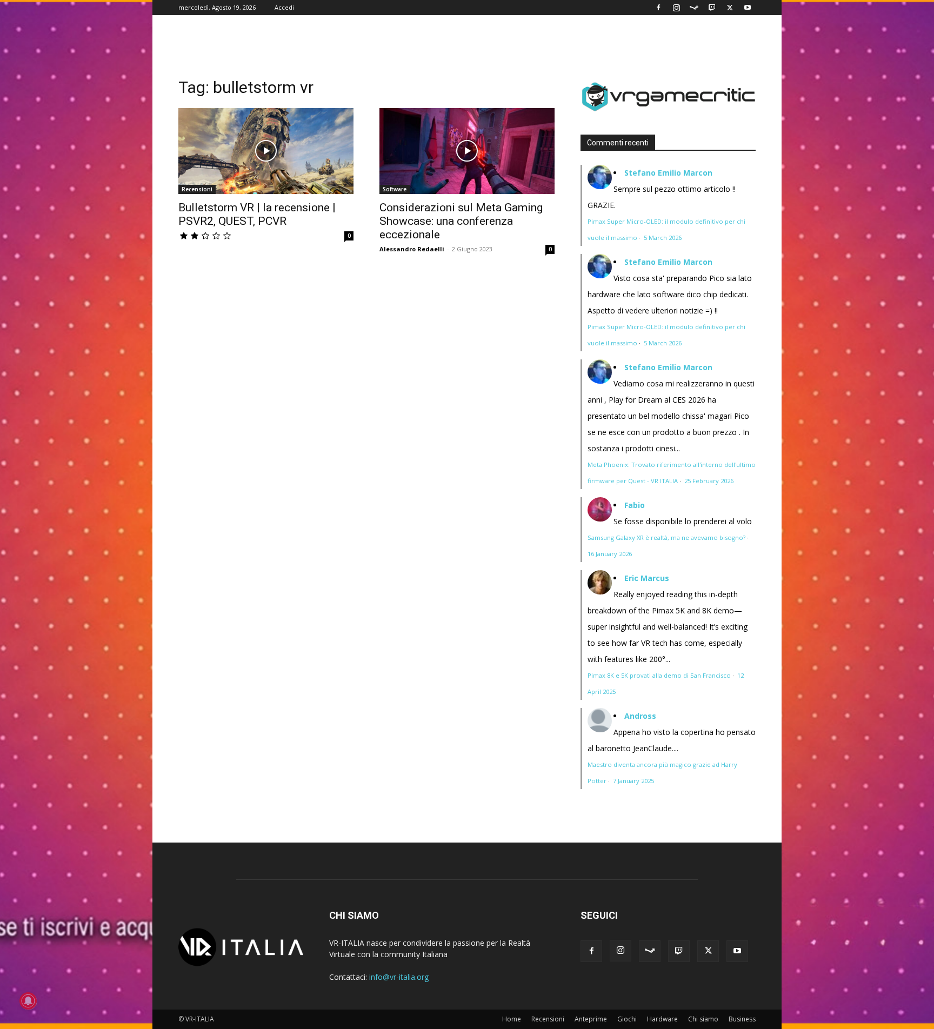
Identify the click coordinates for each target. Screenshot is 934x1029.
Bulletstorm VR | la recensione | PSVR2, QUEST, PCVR (257, 214)
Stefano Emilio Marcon (668, 173)
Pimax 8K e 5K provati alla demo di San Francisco (659, 675)
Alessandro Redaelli (411, 249)
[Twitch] (712, 7)
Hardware (662, 1019)
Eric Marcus (646, 578)
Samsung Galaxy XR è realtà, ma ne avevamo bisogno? (666, 537)
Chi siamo (703, 1019)
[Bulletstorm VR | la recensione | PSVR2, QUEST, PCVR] (265, 151)
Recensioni (197, 189)
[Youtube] (747, 7)
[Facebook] (658, 7)
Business (742, 1019)
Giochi (627, 1019)
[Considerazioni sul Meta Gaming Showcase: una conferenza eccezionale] (467, 151)
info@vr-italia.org (399, 977)
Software (394, 189)
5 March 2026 (663, 237)
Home (511, 1019)
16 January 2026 (610, 554)
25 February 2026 (708, 481)
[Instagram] (676, 7)
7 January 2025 (633, 781)
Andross (640, 716)
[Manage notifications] (28, 1001)
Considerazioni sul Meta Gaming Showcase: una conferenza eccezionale (461, 221)
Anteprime (591, 1019)
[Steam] (694, 7)
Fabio (634, 505)
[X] (730, 7)
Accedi (284, 7)
